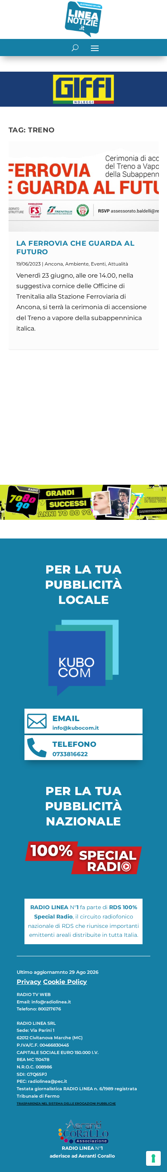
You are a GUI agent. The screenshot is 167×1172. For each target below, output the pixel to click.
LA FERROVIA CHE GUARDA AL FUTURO (75, 247)
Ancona (54, 264)
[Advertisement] (84, 417)
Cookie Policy (65, 981)
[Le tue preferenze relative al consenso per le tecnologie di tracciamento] (153, 1158)
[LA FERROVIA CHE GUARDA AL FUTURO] (84, 186)
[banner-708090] (83, 517)
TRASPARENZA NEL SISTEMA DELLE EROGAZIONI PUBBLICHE (66, 1103)
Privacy (29, 981)
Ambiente (77, 264)
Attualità (118, 264)
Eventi (98, 264)
